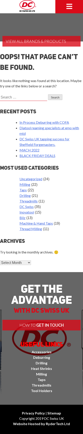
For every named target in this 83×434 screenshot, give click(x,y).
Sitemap (54, 413)
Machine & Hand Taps (36, 223)
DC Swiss (26, 206)
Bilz (22, 218)
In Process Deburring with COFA (44, 122)
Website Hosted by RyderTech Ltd (41, 424)
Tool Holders (41, 391)
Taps (23, 190)
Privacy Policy (33, 413)
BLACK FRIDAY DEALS (37, 155)
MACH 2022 (29, 150)
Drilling (25, 195)
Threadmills (28, 201)
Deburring (41, 357)
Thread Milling (30, 229)
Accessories (42, 352)
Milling (24, 184)
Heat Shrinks (41, 368)
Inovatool (26, 212)
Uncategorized (30, 179)
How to (41, 325)
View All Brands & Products (36, 41)
